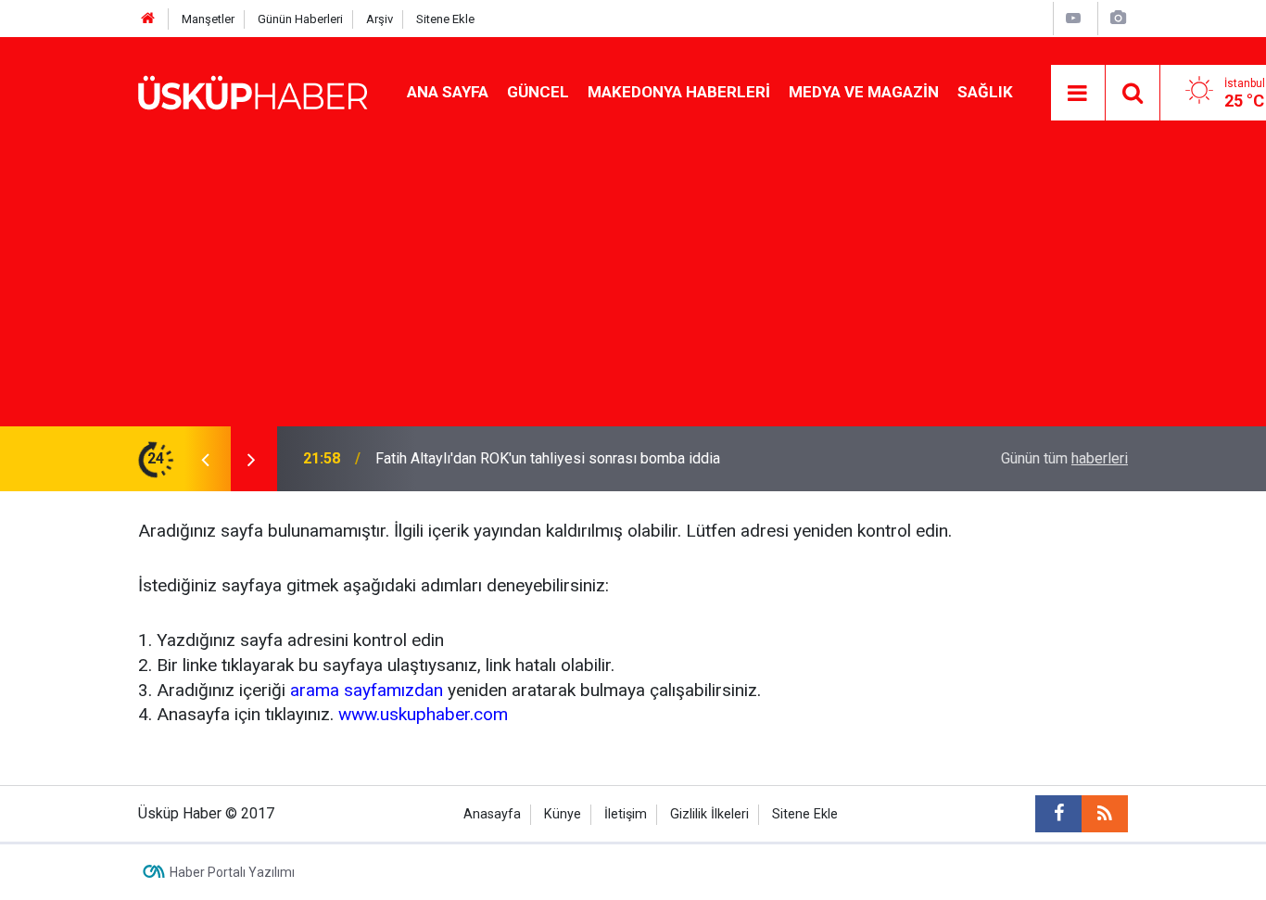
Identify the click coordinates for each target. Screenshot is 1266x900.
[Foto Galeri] (1118, 18)
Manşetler (208, 19)
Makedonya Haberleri (679, 91)
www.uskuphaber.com (423, 714)
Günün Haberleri (300, 19)
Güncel (538, 91)
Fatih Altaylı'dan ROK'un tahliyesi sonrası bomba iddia (547, 458)
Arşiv (379, 19)
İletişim (625, 814)
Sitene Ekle (445, 19)
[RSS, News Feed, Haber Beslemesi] (1105, 813)
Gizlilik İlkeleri (709, 814)
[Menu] (1078, 93)
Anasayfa (492, 814)
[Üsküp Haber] (254, 91)
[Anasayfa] (148, 19)
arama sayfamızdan (366, 690)
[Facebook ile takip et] (1058, 813)
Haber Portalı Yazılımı (232, 872)
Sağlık (985, 91)
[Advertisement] (633, 287)
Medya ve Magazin (864, 91)
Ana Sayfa (447, 91)
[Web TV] (1073, 18)
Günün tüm (1064, 458)
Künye (562, 814)
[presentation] (205, 459)
